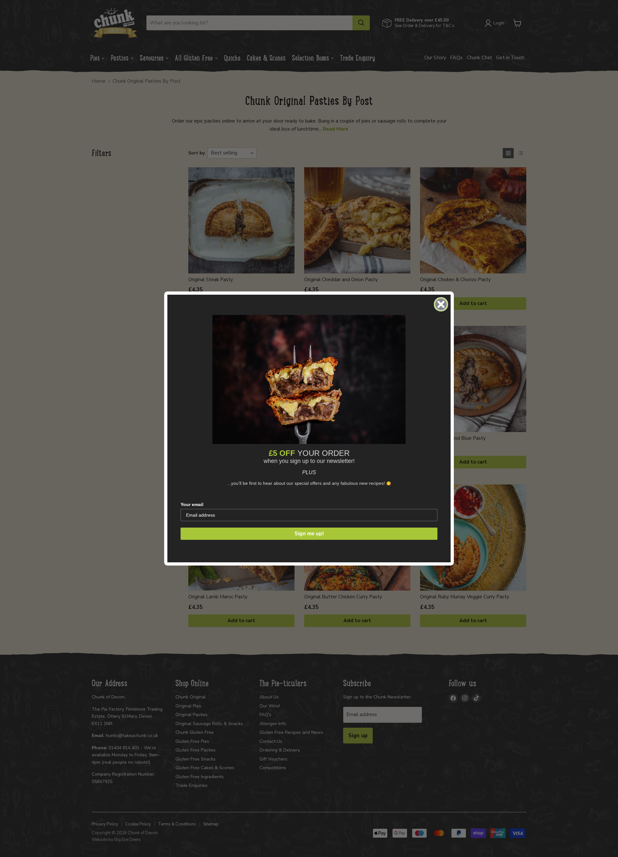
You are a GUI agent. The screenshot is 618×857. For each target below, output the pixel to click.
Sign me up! (309, 533)
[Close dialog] (441, 304)
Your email (192, 504)
